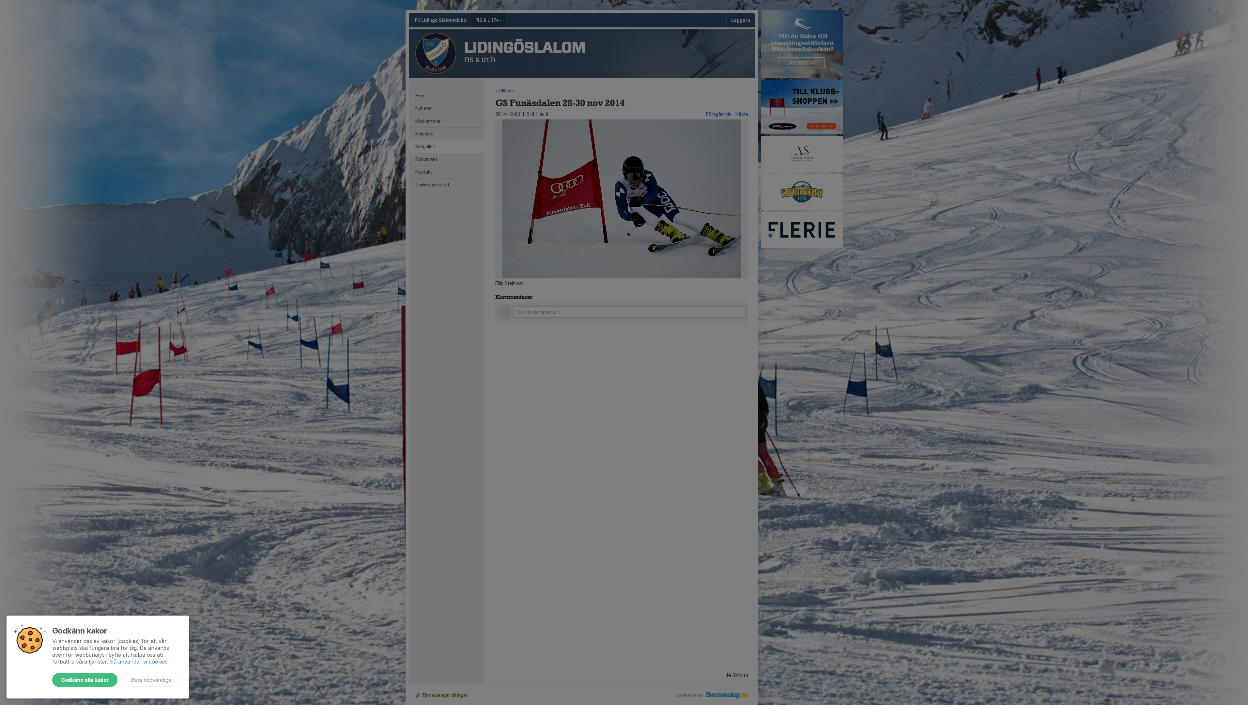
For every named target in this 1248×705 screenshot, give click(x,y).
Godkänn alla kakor (85, 680)
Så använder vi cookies (139, 661)
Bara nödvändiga (151, 680)
